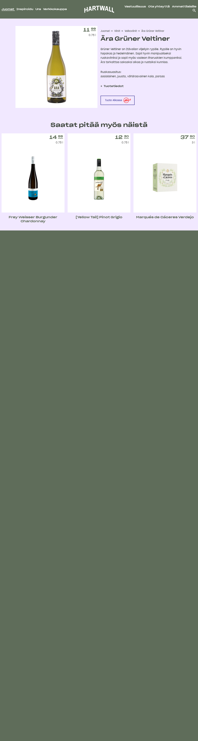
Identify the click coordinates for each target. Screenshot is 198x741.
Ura (38, 9)
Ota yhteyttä (159, 6)
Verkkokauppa (55, 9)
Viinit (117, 31)
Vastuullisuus (135, 6)
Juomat (8, 9)
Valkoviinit (131, 31)
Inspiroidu (25, 9)
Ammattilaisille (184, 6)
